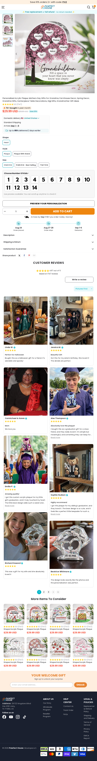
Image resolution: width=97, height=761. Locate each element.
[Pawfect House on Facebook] (4, 717)
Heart (6, 142)
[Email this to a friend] (34, 255)
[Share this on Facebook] (24, 255)
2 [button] (43, 592)
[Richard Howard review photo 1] (26, 536)
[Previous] (16, 54)
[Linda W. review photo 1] (26, 320)
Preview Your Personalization (48, 203)
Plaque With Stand (22, 154)
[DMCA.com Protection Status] (44, 749)
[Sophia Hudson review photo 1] (71, 468)
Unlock (81, 684)
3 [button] (48, 592)
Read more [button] (55, 437)
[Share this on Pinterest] (29, 255)
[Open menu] (3, 7)
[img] (10, 350)
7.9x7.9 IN (44, 165)
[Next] (93, 54)
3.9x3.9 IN (8, 165)
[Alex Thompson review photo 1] (71, 391)
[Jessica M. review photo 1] (71, 320)
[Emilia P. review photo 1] (26, 460)
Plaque (7, 154)
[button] (7, 104)
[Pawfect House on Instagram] (18, 717)
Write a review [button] (79, 279)
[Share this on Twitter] (19, 255)
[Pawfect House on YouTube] (11, 717)
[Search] (88, 7)
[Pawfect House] (48, 7)
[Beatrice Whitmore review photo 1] (71, 545)
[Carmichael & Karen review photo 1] (26, 391)
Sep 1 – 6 (15, 125)
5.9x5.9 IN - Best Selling (26, 165)
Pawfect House (16, 748)
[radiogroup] (48, 183)
